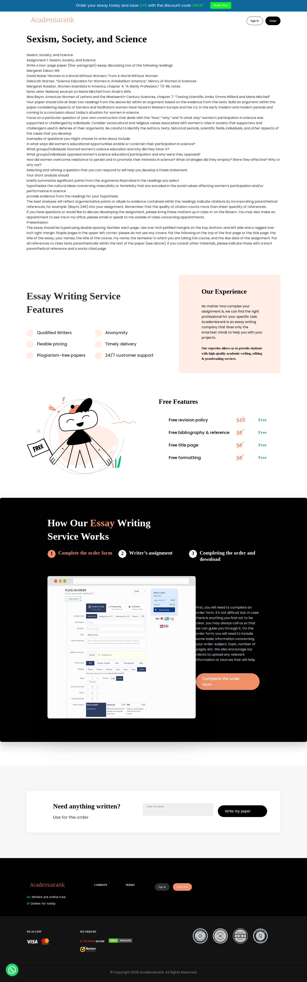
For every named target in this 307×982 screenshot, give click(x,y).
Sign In (255, 21)
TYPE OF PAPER (155, 807)
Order (273, 21)
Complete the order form (85, 553)
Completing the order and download (227, 556)
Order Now (182, 886)
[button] (12, 970)
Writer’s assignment (151, 553)
